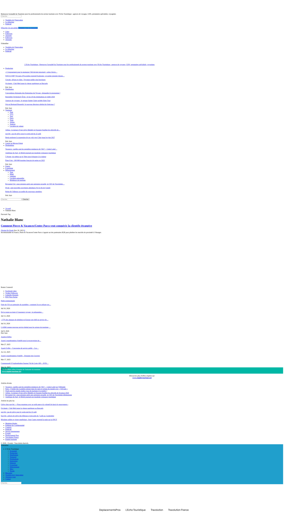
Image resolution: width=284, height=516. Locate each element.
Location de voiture (16, 126)
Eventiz (8, 433)
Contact (8, 479)
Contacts (8, 427)
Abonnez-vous (10, 477)
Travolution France (12, 437)
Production (9, 68)
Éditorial (13, 463)
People (12, 471)
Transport (8, 110)
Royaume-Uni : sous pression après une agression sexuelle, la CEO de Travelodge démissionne (38, 395)
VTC (11, 114)
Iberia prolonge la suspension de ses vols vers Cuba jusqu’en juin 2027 (30, 137)
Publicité (8, 24)
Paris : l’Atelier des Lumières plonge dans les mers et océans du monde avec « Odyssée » (36, 389)
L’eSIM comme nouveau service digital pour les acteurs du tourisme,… (26, 327)
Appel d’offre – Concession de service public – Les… (20, 348)
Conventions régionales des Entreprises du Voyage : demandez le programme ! (32, 93)
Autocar (12, 124)
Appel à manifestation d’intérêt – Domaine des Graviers (20, 356)
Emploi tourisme (11, 439)
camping (13, 176)
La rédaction (9, 22)
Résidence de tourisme (18, 180)
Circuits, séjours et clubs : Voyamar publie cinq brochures (25, 80)
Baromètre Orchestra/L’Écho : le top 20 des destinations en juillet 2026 (30, 97)
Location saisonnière (17, 178)
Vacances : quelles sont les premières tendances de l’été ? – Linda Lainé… (31, 149)
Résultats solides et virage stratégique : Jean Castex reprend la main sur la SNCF (29, 420)
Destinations (9, 145)
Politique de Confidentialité (14, 425)
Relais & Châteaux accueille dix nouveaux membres (23, 192)
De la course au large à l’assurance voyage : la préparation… (22, 312)
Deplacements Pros (12, 435)
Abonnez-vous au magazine (28, 28)
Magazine (8, 473)
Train (11, 120)
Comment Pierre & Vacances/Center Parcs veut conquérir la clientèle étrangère (46, 225)
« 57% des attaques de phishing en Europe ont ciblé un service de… (24, 320)
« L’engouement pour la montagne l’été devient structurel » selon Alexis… (31, 72)
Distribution (9, 89)
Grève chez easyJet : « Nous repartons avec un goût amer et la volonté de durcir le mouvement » (34, 404)
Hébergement (10, 170)
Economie (13, 451)
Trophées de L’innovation (14, 475)
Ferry (12, 118)
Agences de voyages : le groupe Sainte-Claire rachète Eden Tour (27, 101)
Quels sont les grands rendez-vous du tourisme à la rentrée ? (26, 391)
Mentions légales (11, 423)
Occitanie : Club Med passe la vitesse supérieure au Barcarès (26, 83)
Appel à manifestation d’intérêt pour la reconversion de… (21, 341)
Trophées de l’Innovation (14, 20)
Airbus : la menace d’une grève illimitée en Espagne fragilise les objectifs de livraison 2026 (37, 393)
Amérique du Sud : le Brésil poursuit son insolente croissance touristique (30, 153)
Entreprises (14, 461)
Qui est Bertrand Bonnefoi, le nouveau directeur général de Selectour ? (30, 104)
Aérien (12, 122)
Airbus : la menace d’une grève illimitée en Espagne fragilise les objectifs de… (32, 130)
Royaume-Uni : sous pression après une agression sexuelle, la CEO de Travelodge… (35, 184)
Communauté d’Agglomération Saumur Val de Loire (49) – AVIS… (24, 363)
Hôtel (12, 174)
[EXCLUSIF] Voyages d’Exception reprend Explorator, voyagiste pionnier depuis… (35, 76)
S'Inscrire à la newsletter (9, 28)
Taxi (11, 116)
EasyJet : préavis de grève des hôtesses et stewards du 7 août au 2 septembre (27, 416)
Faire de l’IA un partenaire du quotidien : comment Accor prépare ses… (26, 305)
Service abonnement (12, 431)
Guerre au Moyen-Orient (14, 143)
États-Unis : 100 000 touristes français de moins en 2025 (25, 160)
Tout (11, 112)
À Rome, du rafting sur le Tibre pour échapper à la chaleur (25, 157)
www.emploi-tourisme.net (11, 371)
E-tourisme (9, 168)
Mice (11, 469)
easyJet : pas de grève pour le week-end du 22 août (23, 134)
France (7, 166)
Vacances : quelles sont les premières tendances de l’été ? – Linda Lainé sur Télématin (35, 387)
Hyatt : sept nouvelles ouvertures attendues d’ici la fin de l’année (27, 188)
